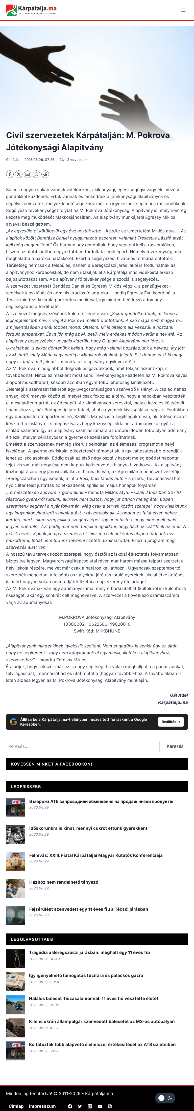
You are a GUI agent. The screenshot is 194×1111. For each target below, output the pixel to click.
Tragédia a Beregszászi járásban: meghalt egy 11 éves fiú (89, 952)
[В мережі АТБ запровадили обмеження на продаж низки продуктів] (15, 807)
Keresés (175, 746)
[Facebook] (10, 174)
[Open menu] (183, 10)
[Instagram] (90, 1106)
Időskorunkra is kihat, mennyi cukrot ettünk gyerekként (88, 828)
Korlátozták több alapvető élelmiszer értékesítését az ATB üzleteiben (102, 1044)
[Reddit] (45, 174)
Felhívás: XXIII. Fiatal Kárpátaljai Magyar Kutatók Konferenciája (96, 855)
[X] (18, 174)
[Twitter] (80, 1106)
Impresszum (42, 1106)
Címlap (16, 1106)
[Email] (27, 174)
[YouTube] (99, 1106)
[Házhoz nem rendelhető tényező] (15, 888)
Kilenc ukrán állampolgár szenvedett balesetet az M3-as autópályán (102, 1021)
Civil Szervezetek (73, 160)
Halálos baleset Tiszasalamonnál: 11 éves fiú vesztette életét (93, 998)
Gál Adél (12, 160)
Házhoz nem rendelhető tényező (63, 882)
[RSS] (109, 1106)
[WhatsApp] (36, 174)
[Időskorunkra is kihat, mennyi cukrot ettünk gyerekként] (15, 834)
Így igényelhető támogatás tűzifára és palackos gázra (86, 975)
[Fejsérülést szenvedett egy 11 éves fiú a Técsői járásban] (15, 915)
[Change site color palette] (165, 1098)
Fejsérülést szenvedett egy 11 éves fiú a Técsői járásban (88, 909)
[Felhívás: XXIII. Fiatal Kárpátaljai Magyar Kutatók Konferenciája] (15, 861)
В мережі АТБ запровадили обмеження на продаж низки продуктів (101, 801)
